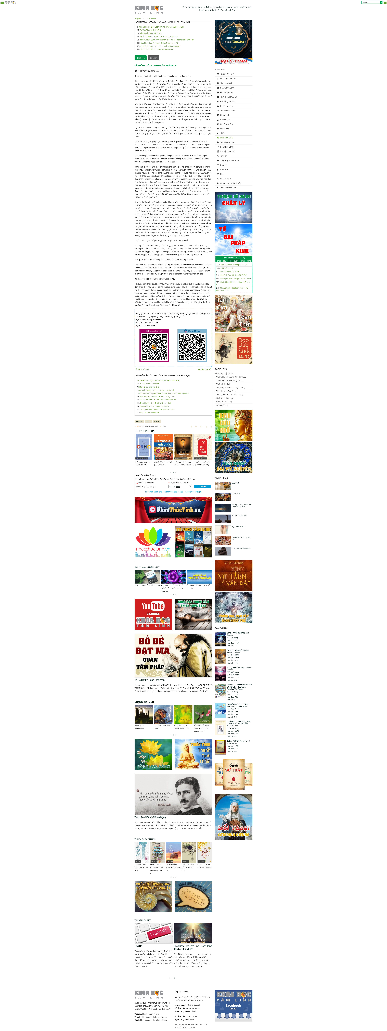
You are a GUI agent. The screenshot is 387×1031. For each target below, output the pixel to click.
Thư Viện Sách (226, 83)
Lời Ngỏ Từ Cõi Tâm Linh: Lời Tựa (199, 585)
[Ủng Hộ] (233, 63)
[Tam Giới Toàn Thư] (233, 331)
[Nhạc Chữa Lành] (155, 558)
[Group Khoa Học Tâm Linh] (233, 1021)
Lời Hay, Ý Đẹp (222, 405)
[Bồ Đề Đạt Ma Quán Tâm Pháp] (173, 635)
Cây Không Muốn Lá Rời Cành (241, 538)
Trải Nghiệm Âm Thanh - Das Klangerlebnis (144, 726)
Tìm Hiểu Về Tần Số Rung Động (150, 817)
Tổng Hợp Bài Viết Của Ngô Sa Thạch (231, 388)
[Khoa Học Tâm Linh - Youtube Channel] (155, 630)
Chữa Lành (224, 115)
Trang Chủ (138, 18)
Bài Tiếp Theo (203, 369)
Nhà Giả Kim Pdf (227, 268)
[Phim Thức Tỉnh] (173, 523)
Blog (222, 174)
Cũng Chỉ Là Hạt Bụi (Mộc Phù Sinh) (142, 864)
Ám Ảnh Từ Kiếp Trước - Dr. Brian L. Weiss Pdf (159, 36)
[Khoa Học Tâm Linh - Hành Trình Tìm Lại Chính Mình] (233, 57)
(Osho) (238, 705)
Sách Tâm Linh (151, 18)
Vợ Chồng (139, 421)
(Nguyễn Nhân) (238, 723)
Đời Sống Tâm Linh (228, 101)
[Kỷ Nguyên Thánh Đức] (233, 472)
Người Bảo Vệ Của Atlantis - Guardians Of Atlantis (182, 728)
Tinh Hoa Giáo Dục (228, 110)
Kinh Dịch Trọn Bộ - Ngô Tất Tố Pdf (233, 275)
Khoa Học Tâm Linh (228, 79)
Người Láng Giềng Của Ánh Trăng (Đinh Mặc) (157, 866)
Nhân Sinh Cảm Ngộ (224, 398)
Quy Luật (235, 483)
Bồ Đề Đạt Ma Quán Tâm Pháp (150, 679)
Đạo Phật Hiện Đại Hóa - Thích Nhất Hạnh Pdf (159, 43)
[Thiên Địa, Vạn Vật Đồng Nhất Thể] (233, 622)
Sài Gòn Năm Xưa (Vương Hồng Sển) (189, 864)
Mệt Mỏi (156, 421)
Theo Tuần (233, 261)
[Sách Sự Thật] (233, 789)
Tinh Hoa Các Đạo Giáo (226, 391)
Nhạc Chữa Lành (227, 88)
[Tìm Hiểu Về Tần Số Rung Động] (173, 775)
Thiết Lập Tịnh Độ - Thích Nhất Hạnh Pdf (157, 49)
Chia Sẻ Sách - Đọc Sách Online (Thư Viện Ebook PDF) (161, 27)
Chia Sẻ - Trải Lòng (224, 402)
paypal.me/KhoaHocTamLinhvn (195, 1024)
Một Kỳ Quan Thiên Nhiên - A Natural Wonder (161, 728)
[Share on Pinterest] (211, 426)
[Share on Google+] (201, 426)
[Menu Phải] (384, 3)
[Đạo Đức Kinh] (233, 363)
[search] (381, 2)
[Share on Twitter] (196, 426)
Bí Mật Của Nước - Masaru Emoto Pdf (154, 406)
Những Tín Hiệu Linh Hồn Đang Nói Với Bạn (241, 506)
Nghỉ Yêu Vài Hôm (238, 526)
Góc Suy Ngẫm (226, 124)
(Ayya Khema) (238, 741)
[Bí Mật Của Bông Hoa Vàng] (155, 770)
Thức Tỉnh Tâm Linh (228, 97)
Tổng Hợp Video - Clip (229, 160)
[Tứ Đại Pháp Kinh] (233, 254)
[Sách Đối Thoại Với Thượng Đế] (193, 912)
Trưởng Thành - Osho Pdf (150, 30)
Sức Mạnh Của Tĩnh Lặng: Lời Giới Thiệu (146, 586)
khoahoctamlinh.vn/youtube (154, 1017)
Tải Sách (153, 58)
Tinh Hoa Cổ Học (227, 142)
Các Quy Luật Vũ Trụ (225, 373)
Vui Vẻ (148, 421)
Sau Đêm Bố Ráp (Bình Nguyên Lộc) (173, 864)
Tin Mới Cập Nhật (227, 74)
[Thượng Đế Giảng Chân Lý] (233, 222)
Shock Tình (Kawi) (204, 863)
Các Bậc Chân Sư (227, 151)
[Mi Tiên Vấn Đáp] (233, 590)
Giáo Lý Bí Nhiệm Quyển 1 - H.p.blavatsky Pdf (157, 409)
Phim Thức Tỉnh (227, 92)
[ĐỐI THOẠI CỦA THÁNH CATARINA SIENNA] (233, 839)
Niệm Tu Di (236, 494)
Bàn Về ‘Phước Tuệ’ (239, 515)
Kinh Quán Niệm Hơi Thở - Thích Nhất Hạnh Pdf (160, 46)
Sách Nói (224, 170)
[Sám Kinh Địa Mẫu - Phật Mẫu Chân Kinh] (233, 440)
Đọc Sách (141, 58)
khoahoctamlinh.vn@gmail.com (153, 1020)
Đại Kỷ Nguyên (226, 106)
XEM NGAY (203, 486)
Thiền (222, 133)
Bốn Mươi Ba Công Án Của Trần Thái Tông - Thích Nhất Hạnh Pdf (167, 40)
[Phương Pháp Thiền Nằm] (193, 630)
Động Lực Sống (226, 147)
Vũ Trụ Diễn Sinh (223, 384)
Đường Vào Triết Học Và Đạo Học (230, 395)
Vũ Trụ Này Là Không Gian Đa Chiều (231, 377)
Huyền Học (225, 120)
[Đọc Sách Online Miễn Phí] (193, 558)
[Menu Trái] (2, 3)
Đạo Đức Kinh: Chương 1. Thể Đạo (234, 265)
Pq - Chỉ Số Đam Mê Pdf (149, 413)
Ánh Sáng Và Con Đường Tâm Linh (230, 380)
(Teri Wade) (239, 687)
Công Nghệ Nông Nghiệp (230, 183)
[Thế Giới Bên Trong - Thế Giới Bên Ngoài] (155, 912)
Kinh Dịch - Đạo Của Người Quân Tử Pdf (235, 279)
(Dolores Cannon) (238, 651)
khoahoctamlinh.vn (150, 1014)
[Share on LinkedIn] (206, 426)
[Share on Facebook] (191, 426)
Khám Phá (224, 129)
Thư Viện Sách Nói (228, 188)
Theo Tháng (246, 261)
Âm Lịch (223, 156)
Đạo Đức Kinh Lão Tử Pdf (229, 272)
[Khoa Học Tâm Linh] (10, 3)
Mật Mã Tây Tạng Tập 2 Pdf (151, 33)
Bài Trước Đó (143, 369)
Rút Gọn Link (225, 179)
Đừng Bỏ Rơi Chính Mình (241, 548)
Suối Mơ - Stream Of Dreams (201, 726)
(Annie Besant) (238, 634)
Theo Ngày (221, 261)
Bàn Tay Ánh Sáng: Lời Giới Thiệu (173, 585)
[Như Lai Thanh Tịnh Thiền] (193, 770)
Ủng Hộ (223, 165)
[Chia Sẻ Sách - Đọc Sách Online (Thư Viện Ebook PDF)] (154, 933)
